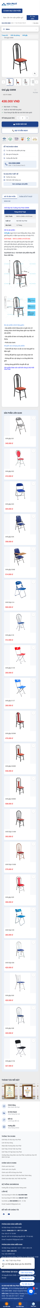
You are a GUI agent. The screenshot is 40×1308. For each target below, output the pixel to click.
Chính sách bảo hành (8, 1166)
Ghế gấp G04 (9, 537)
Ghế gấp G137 (10, 701)
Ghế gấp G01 (9, 438)
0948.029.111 (11, 1230)
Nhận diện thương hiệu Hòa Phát (11, 1146)
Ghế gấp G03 (9, 504)
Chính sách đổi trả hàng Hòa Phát (12, 1172)
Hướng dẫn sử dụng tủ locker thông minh (14, 1188)
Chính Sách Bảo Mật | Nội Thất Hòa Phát (14, 1178)
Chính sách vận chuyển (9, 1169)
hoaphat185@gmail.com (13, 1204)
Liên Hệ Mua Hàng (7, 1143)
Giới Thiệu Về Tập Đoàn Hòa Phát (12, 1152)
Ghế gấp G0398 (10, 733)
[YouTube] (9, 1214)
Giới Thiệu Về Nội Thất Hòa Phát (11, 1149)
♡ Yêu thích (35, 23)
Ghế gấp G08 (9, 1028)
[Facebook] (4, 1214)
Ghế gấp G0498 (10, 766)
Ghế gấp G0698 (10, 799)
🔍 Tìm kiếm (32, 17)
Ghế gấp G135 (10, 668)
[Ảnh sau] (36, 82)
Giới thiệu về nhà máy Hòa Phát (11, 1140)
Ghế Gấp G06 (9, 963)
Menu (8, 29)
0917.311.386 (22, 1230)
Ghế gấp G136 (10, 1061)
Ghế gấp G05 (9, 897)
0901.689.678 (11, 1251)
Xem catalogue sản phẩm (20, 184)
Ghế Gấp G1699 (10, 864)
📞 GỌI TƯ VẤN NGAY (20, 131)
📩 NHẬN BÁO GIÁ (20, 124)
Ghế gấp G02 (9, 471)
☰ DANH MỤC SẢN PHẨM (12, 11)
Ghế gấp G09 (9, 995)
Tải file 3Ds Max (11, 177)
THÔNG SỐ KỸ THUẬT (25, 196)
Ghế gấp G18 (9, 635)
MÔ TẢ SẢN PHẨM (9, 196)
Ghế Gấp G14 (9, 602)
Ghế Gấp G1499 (10, 832)
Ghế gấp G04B (10, 569)
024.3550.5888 (14, 163)
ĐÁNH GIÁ (7, 201)
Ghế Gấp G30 (9, 930)
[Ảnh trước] (3, 82)
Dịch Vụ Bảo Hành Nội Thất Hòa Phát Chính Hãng (16, 1175)
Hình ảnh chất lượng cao (13, 180)
